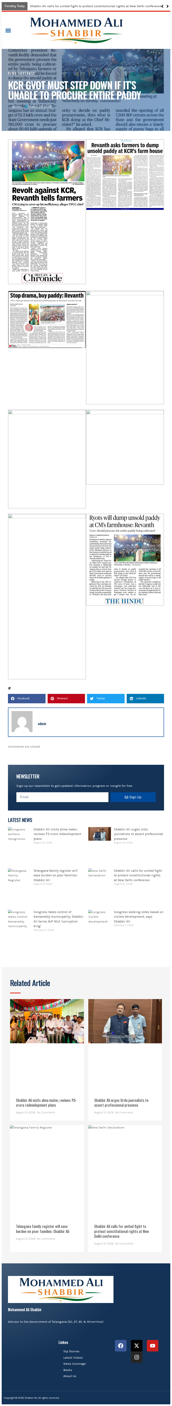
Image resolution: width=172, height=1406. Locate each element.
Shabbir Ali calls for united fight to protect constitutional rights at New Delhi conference (138, 875)
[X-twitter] (136, 1345)
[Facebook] (120, 1345)
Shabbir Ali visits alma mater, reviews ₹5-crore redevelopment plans (80, 6)
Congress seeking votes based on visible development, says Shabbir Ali (138, 916)
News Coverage (21, 73)
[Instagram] (136, 1357)
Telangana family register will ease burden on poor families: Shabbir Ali (56, 875)
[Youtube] (152, 1345)
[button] (167, 6)
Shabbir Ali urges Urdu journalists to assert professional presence (138, 834)
